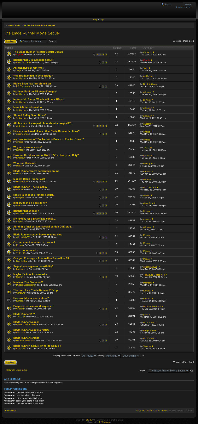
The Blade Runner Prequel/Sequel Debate (38, 51)
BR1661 (147, 100)
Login (102, 19)
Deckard (147, 179)
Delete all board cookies (156, 410)
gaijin (145, 314)
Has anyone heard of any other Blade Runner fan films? (46, 131)
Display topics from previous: (67, 355)
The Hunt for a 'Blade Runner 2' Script (36, 290)
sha (18, 205)
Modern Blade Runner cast (29, 179)
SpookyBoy (21, 261)
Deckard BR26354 (152, 306)
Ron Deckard (149, 187)
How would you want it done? (31, 298)
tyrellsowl (20, 158)
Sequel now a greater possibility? (33, 266)
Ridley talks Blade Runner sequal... (34, 194)
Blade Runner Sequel (26, 322)
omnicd (146, 132)
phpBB (89, 420)
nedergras (148, 163)
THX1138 (147, 148)
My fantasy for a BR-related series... (34, 218)
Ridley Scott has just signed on (32, 83)
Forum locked (10, 40)
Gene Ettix (148, 203)
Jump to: (142, 370)
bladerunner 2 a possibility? (30, 202)
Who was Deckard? (24, 163)
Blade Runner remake (26, 337)
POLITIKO (21, 348)
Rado (18, 173)
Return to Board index (16, 370)
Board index (14, 25)
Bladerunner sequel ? (26, 210)
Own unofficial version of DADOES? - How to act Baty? (46, 155)
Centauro (147, 52)
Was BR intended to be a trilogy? (33, 75)
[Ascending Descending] (133, 355)
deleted (146, 195)
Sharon (19, 277)
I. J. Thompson (23, 86)
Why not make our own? (28, 147)
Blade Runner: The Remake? (30, 186)
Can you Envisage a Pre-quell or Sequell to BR (41, 258)
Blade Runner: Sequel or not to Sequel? (37, 345)
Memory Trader (23, 62)
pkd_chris (21, 126)
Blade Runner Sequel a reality (31, 329)
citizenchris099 (23, 237)
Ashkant (20, 309)
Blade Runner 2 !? (24, 314)
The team (140, 410)
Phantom (147, 283)
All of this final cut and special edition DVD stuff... (43, 226)
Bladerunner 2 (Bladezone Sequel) (33, 59)
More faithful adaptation (27, 107)
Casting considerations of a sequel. (34, 242)
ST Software (104, 422)
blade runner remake (25, 250)
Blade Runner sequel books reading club (37, 234)
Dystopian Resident (25, 285)
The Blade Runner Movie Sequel (38, 25)
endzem (147, 124)
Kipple (19, 54)
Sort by (101, 355)
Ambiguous (21, 78)
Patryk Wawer (150, 330)
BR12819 (20, 332)
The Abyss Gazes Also (154, 275)
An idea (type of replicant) (28, 67)
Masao (19, 166)
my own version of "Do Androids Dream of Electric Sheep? (48, 139)
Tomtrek (147, 346)
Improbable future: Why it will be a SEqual (38, 99)
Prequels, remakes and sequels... (33, 306)
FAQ (95, 19)
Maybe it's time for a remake (30, 274)
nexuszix (20, 213)
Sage (18, 70)
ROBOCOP (148, 322)
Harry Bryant (22, 181)
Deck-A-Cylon (150, 84)
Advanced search (184, 7)
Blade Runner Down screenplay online (36, 171)
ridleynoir (147, 92)
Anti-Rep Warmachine (26, 324)
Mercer (19, 189)
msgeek (20, 221)
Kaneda (19, 150)
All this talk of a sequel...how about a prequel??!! (42, 123)
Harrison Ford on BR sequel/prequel (35, 91)
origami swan (22, 134)
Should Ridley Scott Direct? (30, 115)
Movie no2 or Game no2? (28, 282)
